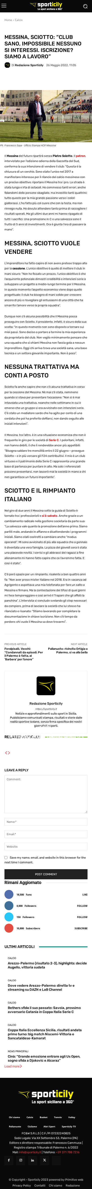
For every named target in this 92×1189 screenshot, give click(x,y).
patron (80, 156)
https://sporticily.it (46, 709)
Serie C (54, 440)
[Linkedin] (32, 1160)
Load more (11, 1066)
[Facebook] (8, 1160)
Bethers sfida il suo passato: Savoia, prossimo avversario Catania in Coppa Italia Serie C (46, 739)
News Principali (31, 29)
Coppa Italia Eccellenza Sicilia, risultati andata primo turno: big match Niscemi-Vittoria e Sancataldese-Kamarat (45, 1034)
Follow (82, 905)
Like (85, 894)
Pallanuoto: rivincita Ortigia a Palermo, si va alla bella (68, 650)
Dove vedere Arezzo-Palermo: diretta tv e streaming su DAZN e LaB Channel (41, 988)
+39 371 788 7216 (67, 1152)
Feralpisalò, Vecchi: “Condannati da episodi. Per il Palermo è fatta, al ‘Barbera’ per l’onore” (23, 654)
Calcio (19, 20)
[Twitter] (44, 1160)
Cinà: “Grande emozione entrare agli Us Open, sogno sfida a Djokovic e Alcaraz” (44, 1058)
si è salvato (49, 515)
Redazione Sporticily (29, 65)
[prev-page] (6, 753)
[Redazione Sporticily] (8, 65)
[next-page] (9, 753)
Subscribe (81, 928)
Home (8, 20)
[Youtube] (56, 1160)
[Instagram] (20, 1160)
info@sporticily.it (30, 1152)
